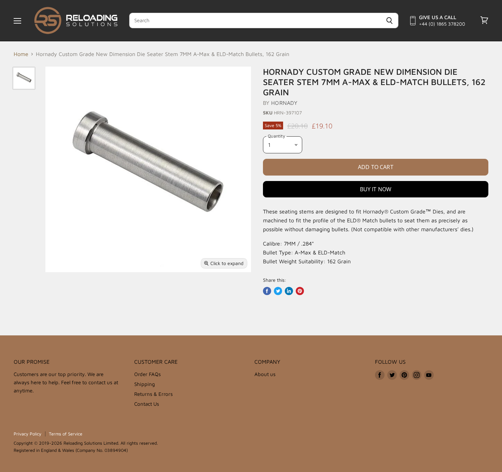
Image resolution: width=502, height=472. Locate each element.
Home (21, 54)
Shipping (144, 384)
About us (265, 374)
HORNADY (284, 103)
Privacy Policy (27, 433)
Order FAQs (147, 374)
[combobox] (255, 20)
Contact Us (146, 404)
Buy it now (376, 189)
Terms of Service (65, 433)
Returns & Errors (153, 394)
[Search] (389, 20)
